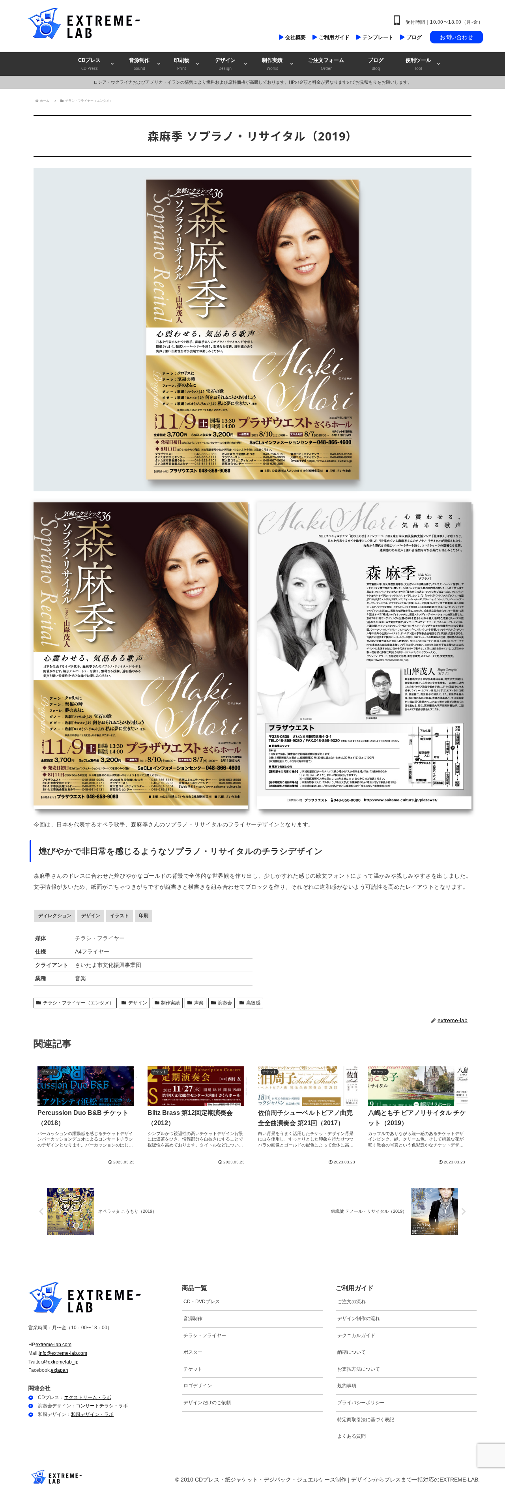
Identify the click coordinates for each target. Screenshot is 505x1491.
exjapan (59, 1370)
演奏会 (225, 1003)
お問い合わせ (456, 37)
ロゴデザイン (197, 1385)
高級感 (253, 1003)
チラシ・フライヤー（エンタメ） (78, 1003)
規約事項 (346, 1385)
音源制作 (192, 1318)
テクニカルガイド (356, 1335)
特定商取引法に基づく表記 (365, 1419)
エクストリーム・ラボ (87, 1397)
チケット (192, 1369)
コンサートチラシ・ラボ (102, 1406)
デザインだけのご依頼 (207, 1402)
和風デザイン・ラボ (92, 1414)
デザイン (137, 1003)
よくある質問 (351, 1436)
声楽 (199, 1003)
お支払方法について (358, 1369)
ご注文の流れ (351, 1301)
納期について (351, 1352)
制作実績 (170, 1003)
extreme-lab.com (53, 1344)
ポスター (192, 1352)
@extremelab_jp (61, 1362)
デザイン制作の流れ (358, 1318)
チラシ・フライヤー (204, 1335)
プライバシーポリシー (361, 1402)
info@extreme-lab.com (63, 1353)
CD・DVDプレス (201, 1301)
